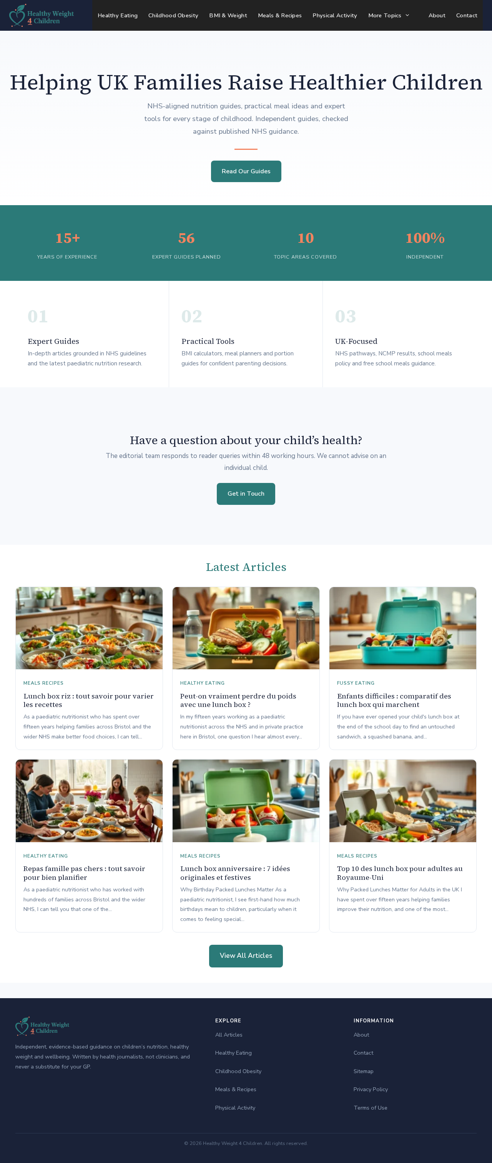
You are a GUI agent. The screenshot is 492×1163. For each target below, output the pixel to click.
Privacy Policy (371, 1089)
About (437, 15)
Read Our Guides (246, 171)
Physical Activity (334, 15)
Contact (466, 15)
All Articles (229, 1035)
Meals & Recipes (280, 15)
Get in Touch (246, 493)
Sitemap (364, 1071)
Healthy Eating (118, 15)
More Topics (385, 15)
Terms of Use (370, 1108)
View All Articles (246, 955)
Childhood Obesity (173, 15)
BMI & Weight (228, 15)
